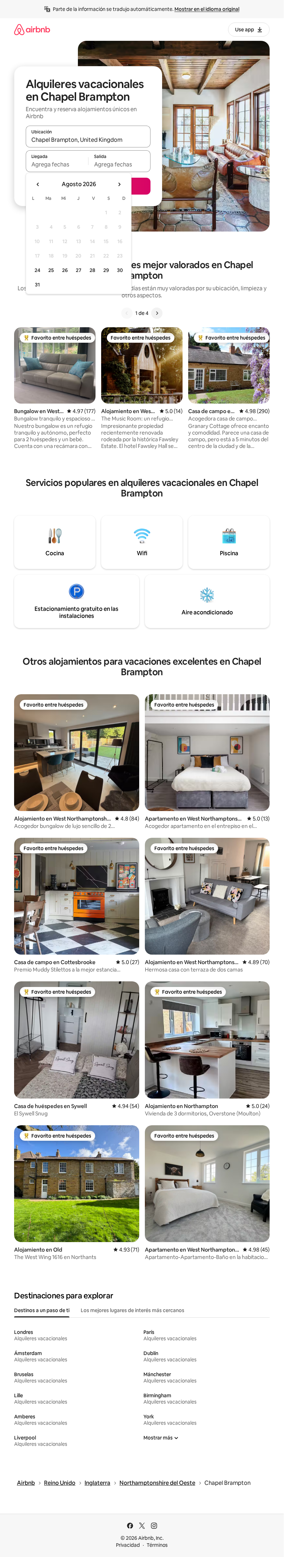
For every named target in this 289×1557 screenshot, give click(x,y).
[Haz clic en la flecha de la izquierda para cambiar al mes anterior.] (38, 184)
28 (92, 270)
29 (106, 270)
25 (51, 270)
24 (37, 270)
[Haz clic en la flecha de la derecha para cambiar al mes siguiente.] (119, 184)
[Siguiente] (156, 313)
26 (65, 270)
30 (120, 270)
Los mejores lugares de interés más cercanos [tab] (132, 1310)
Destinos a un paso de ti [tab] (41, 1310)
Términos (157, 1545)
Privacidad (128, 1545)
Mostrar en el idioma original (206, 9)
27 (78, 270)
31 (37, 284)
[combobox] (88, 139)
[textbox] (56, 164)
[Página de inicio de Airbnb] (32, 29)
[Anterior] (127, 313)
